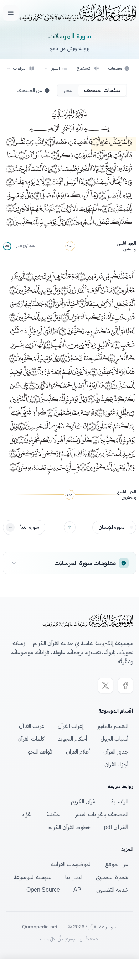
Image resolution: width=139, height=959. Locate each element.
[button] (55, 68)
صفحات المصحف (102, 90)
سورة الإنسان (111, 527)
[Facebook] (125, 685)
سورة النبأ (29, 527)
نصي (68, 90)
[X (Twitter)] (105, 685)
